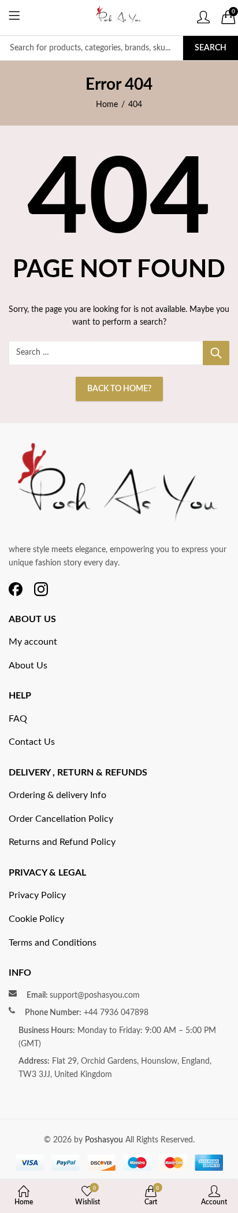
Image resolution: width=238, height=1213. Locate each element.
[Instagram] (41, 589)
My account (33, 641)
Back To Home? (119, 389)
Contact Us (32, 742)
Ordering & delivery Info (57, 795)
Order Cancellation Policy (61, 819)
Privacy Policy (37, 895)
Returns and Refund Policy (62, 842)
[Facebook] (16, 589)
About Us (28, 665)
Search (210, 48)
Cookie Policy (36, 919)
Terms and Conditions (52, 942)
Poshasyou (105, 1140)
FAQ (18, 718)
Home (107, 105)
